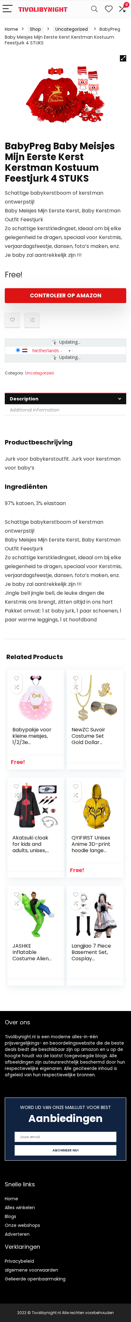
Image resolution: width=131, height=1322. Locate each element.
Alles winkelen (20, 1207)
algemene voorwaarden (31, 1270)
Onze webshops (22, 1225)
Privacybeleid (19, 1261)
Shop (35, 29)
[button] (123, 58)
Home (11, 29)
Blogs (10, 1216)
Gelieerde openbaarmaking (35, 1279)
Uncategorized (71, 29)
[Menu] (7, 9)
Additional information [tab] (34, 410)
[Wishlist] (109, 9)
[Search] (94, 9)
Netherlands (45, 350)
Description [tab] (24, 399)
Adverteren (17, 1234)
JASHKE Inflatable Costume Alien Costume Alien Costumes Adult (32, 958)
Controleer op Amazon (65, 295)
